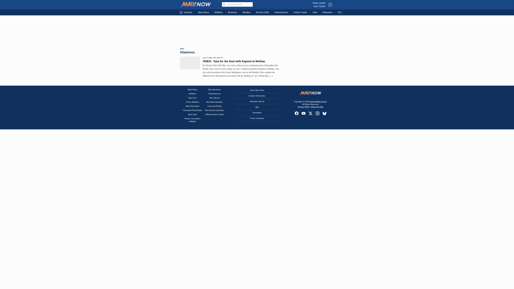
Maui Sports (214, 98)
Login (315, 6)
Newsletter (257, 113)
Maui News (203, 12)
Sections (188, 12)
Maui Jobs (192, 114)
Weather (246, 12)
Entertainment (281, 12)
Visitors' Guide (300, 12)
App (257, 107)
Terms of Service (257, 118)
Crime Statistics (192, 102)
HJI (339, 12)
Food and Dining (214, 106)
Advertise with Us (257, 101)
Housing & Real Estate (192, 110)
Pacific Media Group (318, 101)
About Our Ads (317, 107)
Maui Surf (192, 98)
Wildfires (218, 12)
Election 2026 (262, 12)
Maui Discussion (192, 106)
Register (322, 6)
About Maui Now (257, 90)
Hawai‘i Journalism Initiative (192, 119)
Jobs (315, 12)
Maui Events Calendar (214, 110)
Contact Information (257, 96)
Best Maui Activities (214, 102)
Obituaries (327, 12)
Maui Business (214, 89)
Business (232, 12)
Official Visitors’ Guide (214, 114)
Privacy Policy (303, 107)
